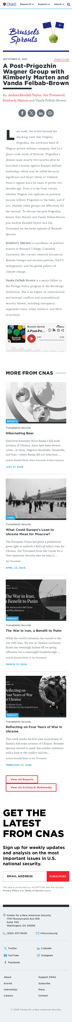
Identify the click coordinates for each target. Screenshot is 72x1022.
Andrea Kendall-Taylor (24, 95)
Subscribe (57, 876)
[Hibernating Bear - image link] (36, 402)
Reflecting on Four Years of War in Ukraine (34, 729)
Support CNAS (47, 977)
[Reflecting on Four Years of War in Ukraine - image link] (36, 696)
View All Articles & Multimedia (31, 787)
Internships (10, 989)
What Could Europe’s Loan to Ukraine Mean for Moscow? (30, 532)
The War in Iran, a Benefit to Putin (34, 631)
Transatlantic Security (18, 427)
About (7, 977)
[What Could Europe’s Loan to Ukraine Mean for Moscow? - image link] (36, 499)
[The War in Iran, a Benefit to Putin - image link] (36, 599)
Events (8, 983)
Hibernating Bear (20, 433)
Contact (43, 995)
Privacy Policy (11, 890)
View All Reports (22, 779)
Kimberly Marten (15, 100)
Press (41, 989)
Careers (8, 995)
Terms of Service (34, 890)
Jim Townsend (54, 95)
